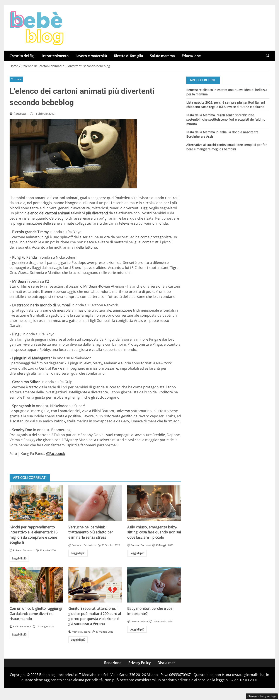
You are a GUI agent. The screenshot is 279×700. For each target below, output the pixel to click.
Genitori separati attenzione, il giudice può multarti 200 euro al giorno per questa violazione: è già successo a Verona (94, 616)
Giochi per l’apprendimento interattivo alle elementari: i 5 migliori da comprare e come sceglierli (34, 535)
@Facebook (55, 453)
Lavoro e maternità (91, 55)
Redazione (112, 662)
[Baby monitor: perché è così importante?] (154, 585)
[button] (267, 55)
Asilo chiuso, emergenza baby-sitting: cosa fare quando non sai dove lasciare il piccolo (154, 532)
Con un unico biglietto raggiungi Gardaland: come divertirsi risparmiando (36, 613)
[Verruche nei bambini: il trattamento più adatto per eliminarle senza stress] (95, 503)
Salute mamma (162, 55)
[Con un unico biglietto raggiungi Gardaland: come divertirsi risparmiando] (36, 585)
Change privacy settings (261, 696)
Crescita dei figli (22, 55)
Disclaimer (166, 662)
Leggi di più (19, 558)
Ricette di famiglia (128, 55)
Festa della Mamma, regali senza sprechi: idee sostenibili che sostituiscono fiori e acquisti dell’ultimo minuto (225, 119)
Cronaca (16, 79)
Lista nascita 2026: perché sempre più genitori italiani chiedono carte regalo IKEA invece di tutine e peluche (225, 104)
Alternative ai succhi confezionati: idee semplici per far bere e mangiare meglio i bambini (226, 147)
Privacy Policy (139, 662)
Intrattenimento (55, 55)
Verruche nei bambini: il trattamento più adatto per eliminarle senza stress (90, 532)
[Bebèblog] (37, 27)
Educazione (191, 55)
